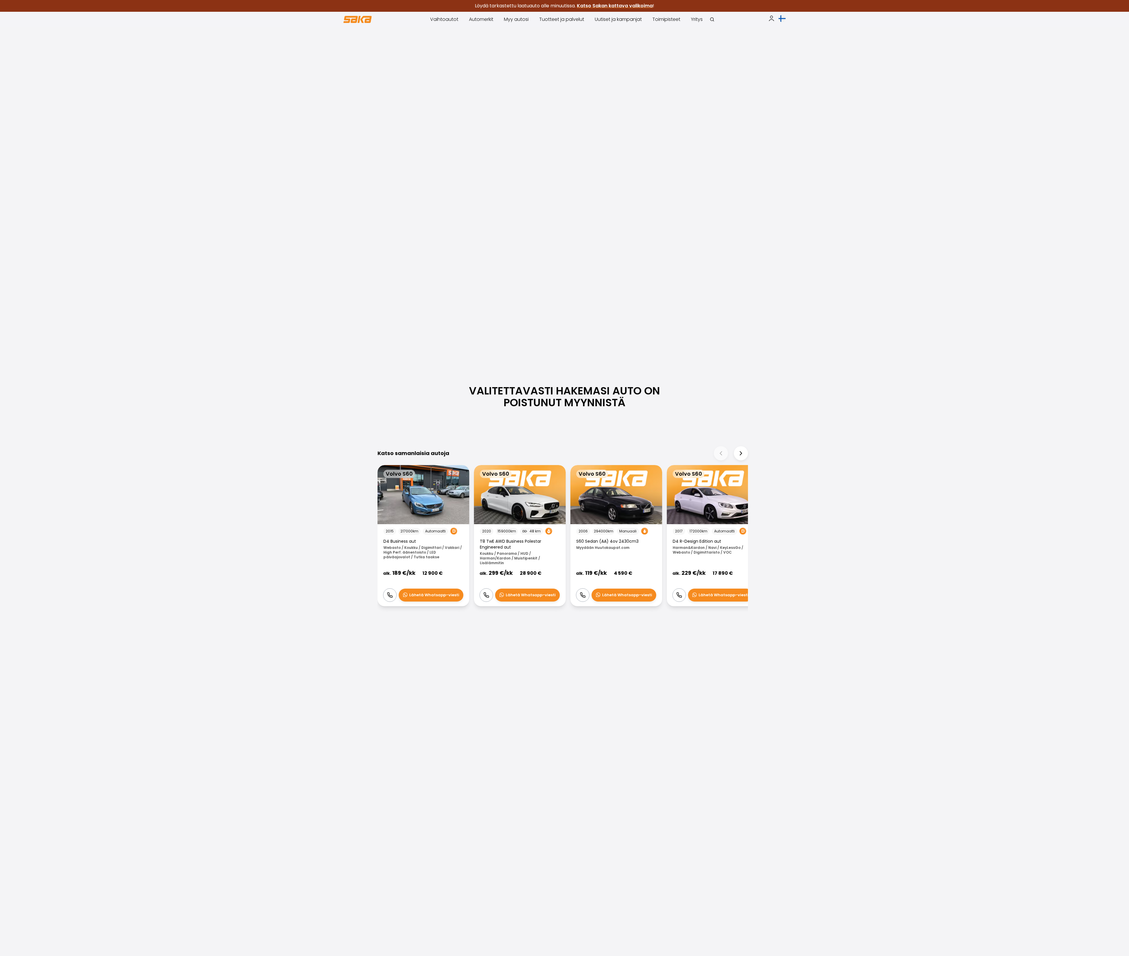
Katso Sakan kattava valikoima (615, 5)
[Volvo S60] (423, 536)
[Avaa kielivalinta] (782, 18)
